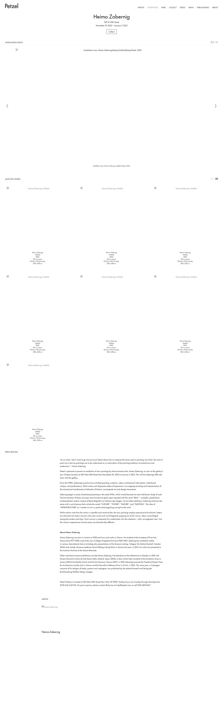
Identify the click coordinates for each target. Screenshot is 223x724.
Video (182, 7)
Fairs (163, 7)
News (191, 7)
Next (215, 106)
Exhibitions (152, 7)
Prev (7, 106)
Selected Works (212, 179)
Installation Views (212, 42)
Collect (173, 7)
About (215, 7)
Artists (141, 7)
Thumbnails (216, 42)
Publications (203, 7)
